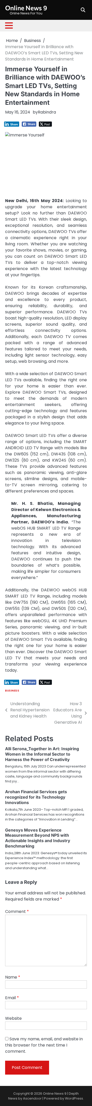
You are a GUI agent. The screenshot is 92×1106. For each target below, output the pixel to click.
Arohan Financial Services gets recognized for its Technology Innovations (36, 797)
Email (12, 998)
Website (13, 1018)
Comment (17, 911)
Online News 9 (26, 8)
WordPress (74, 1098)
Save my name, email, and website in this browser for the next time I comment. (44, 1045)
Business (12, 690)
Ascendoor (32, 1098)
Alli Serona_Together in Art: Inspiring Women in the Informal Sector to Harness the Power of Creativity (42, 754)
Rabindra (47, 112)
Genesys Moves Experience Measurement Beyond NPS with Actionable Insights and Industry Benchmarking (37, 838)
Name (12, 977)
